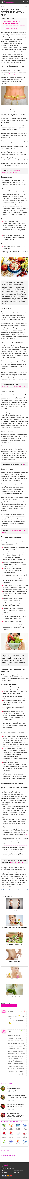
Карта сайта (16, 1172)
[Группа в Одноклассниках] (8, 1176)
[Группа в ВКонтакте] (3, 1176)
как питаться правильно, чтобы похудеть (12, 171)
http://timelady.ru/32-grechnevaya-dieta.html (13, 386)
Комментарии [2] (23, 889)
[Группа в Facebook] (5, 1176)
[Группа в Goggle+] (11, 1176)
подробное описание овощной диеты (14, 531)
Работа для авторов (18, 1170)
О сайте (3, 1170)
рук (18, 862)
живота (12, 862)
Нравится (6, 889)
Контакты (4, 1172)
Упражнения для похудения (11, 28)
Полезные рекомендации (11, 23)
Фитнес (26, 6)
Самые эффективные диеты (12, 21)
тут (23, 464)
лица (21, 862)
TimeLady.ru (9, 2)
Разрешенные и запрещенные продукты (15, 25)
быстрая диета (13, 74)
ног (16, 862)
